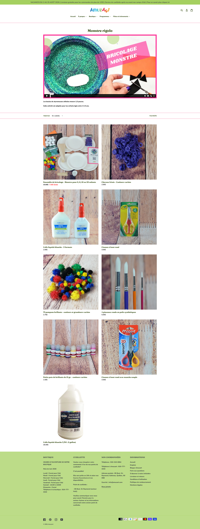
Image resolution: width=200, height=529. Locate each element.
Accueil (132, 462)
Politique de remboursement (140, 482)
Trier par (46, 116)
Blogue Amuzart (136, 468)
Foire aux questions (137, 471)
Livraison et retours (137, 476)
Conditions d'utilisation (138, 479)
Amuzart (50, 524)
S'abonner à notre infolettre (140, 474)
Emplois (133, 465)
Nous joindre (106, 487)
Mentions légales (136, 485)
